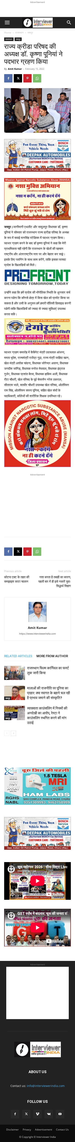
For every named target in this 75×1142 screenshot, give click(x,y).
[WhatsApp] (37, 78)
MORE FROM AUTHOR (52, 656)
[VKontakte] (49, 1114)
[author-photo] (38, 622)
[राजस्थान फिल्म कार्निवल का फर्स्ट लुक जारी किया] (14, 673)
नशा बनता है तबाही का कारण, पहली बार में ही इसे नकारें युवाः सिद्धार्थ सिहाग (54, 581)
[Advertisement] (37, 9)
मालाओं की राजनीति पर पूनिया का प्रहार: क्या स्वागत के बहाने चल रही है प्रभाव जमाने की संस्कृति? (48, 693)
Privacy (27, 1129)
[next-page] (13, 733)
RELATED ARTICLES (18, 656)
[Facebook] (8, 78)
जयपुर (30, 32)
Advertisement (43, 1129)
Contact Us (62, 1129)
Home (7, 32)
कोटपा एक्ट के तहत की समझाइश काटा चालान (16, 579)
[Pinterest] (27, 78)
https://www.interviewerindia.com (37, 633)
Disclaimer (12, 1129)
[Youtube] (60, 1114)
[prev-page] (6, 733)
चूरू (6, 678)
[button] (7, 22)
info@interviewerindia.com (46, 1086)
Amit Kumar (15, 68)
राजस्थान (19, 32)
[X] (18, 78)
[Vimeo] (37, 1114)
